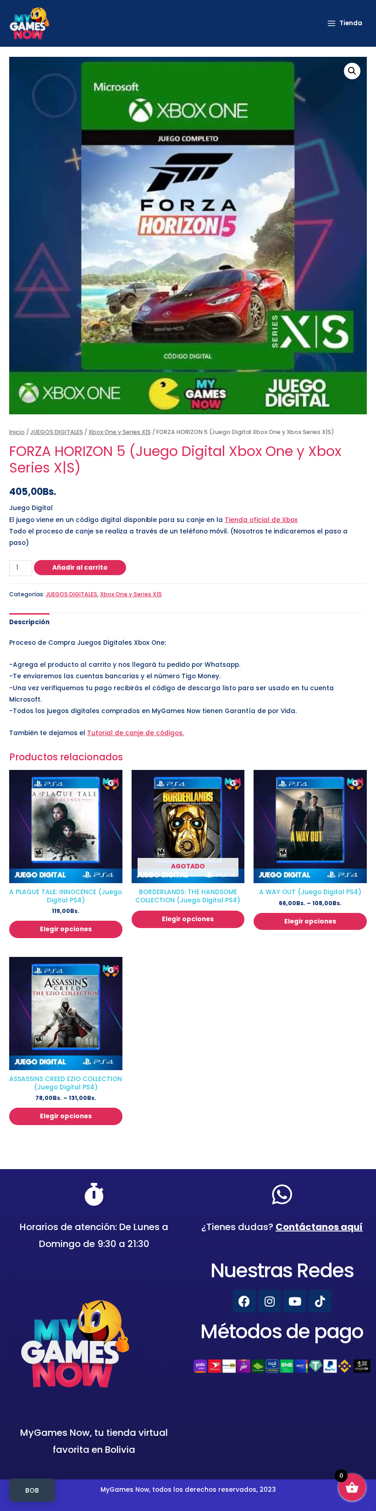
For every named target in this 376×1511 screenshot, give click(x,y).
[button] (352, 71)
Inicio (17, 432)
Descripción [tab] (29, 622)
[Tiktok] (320, 1301)
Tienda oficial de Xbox (261, 520)
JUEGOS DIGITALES (56, 432)
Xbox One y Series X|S (119, 432)
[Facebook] (244, 1301)
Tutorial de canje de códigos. (135, 733)
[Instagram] (269, 1301)
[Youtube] (294, 1301)
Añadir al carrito (80, 567)
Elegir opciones (66, 929)
